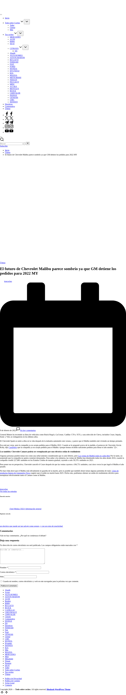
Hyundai (8, 643)
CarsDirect (13, 447)
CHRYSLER (10, 614)
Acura (7, 592)
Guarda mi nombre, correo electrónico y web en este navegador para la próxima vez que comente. (41, 581)
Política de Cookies (12, 681)
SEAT (7, 665)
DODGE (8, 621)
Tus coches (9, 672)
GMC (7, 639)
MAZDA (8, 652)
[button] (24, 143)
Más (6, 650)
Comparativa (10, 619)
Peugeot (8, 663)
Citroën (8, 617)
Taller (7, 668)
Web (2, 577)
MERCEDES (10, 654)
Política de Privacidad (13, 679)
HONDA (8, 641)
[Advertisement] (63, 175)
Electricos (9, 626)
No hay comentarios (28, 430)
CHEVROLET (11, 612)
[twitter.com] (9, 119)
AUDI (7, 599)
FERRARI (9, 628)
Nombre (4, 567)
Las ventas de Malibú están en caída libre (94, 456)
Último (2, 263)
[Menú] (1, 14)
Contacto (8, 685)
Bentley (8, 601)
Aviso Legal (9, 683)
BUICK (8, 608)
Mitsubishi (9, 659)
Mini (7, 657)
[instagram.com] (9, 128)
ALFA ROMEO (11, 594)
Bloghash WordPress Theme (58, 689)
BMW (7, 603)
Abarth (7, 590)
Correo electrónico (8, 572)
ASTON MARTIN (12, 597)
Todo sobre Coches (12, 670)
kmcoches (4, 489)
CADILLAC (10, 610)
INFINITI (9, 645)
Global (7, 637)
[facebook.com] (9, 115)
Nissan (7, 661)
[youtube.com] (9, 132)
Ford (7, 632)
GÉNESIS (9, 634)
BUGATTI (9, 606)
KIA (6, 648)
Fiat (6, 630)
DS (6, 623)
